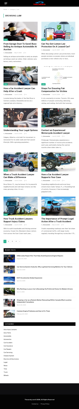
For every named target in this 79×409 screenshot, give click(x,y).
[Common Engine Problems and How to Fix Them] (9, 314)
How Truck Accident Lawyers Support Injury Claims (18, 220)
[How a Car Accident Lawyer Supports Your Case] (58, 162)
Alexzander (8, 52)
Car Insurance (8, 346)
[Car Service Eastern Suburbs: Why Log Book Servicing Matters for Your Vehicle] (9, 269)
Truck (6, 372)
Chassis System (9, 356)
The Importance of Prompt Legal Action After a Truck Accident (57, 220)
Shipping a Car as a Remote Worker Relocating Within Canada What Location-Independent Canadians (44, 301)
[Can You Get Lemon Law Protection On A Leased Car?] (58, 31)
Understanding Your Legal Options (20, 130)
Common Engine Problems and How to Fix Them (33, 311)
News (5, 365)
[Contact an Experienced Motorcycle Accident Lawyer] (58, 117)
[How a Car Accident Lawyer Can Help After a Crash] (20, 76)
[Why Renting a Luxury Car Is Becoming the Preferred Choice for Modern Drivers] (9, 292)
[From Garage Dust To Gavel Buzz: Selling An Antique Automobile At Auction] (20, 31)
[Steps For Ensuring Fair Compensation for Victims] (58, 76)
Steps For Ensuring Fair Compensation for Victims (54, 89)
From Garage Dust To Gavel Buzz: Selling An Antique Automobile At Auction (20, 47)
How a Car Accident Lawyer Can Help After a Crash (19, 89)
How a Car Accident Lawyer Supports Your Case (55, 175)
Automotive (7, 339)
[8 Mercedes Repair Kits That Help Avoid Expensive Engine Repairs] (9, 258)
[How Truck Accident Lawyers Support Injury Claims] (20, 206)
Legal (5, 362)
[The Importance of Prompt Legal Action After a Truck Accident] (58, 206)
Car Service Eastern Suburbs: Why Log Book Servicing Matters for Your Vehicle (44, 267)
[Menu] (6, 3)
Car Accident (8, 342)
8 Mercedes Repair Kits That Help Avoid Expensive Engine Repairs (40, 256)
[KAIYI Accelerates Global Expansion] (9, 280)
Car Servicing (8, 352)
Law (5, 39)
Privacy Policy (45, 404)
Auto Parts (7, 333)
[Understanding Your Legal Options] (20, 117)
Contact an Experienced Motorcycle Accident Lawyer (55, 131)
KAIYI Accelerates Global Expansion (29, 278)
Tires (5, 369)
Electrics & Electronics (11, 359)
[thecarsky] (39, 3)
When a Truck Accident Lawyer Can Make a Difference (18, 175)
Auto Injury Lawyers (10, 329)
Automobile (7, 336)
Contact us (35, 404)
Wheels (6, 375)
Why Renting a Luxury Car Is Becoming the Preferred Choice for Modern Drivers (45, 289)
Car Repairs (7, 349)
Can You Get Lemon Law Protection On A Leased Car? (55, 45)
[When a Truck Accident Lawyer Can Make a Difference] (20, 162)
